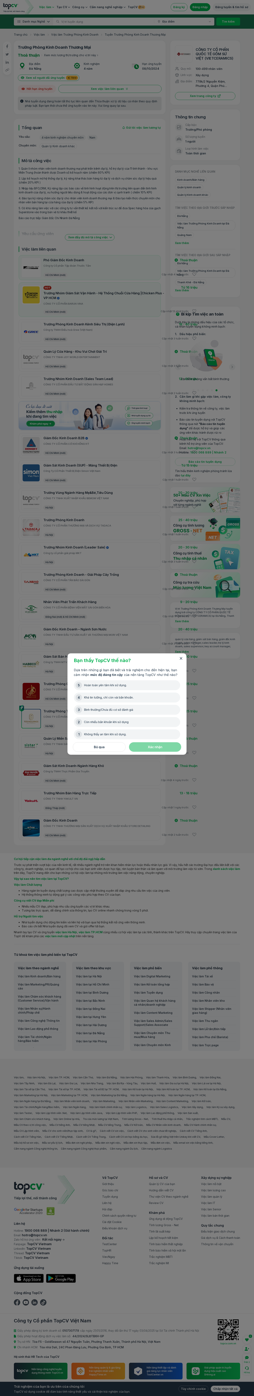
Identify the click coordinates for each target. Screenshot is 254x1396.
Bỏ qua (99, 747)
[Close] (181, 658)
